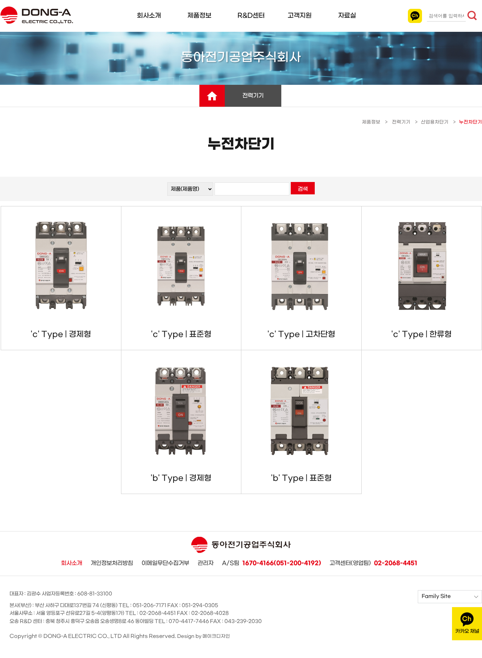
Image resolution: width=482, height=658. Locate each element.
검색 (303, 189)
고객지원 (300, 15)
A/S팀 (271, 563)
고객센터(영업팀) (373, 563)
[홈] (212, 96)
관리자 (205, 563)
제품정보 (199, 15)
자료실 (347, 15)
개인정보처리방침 (112, 563)
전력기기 (253, 95)
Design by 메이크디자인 (203, 636)
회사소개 (149, 15)
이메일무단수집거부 (165, 563)
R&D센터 (251, 15)
